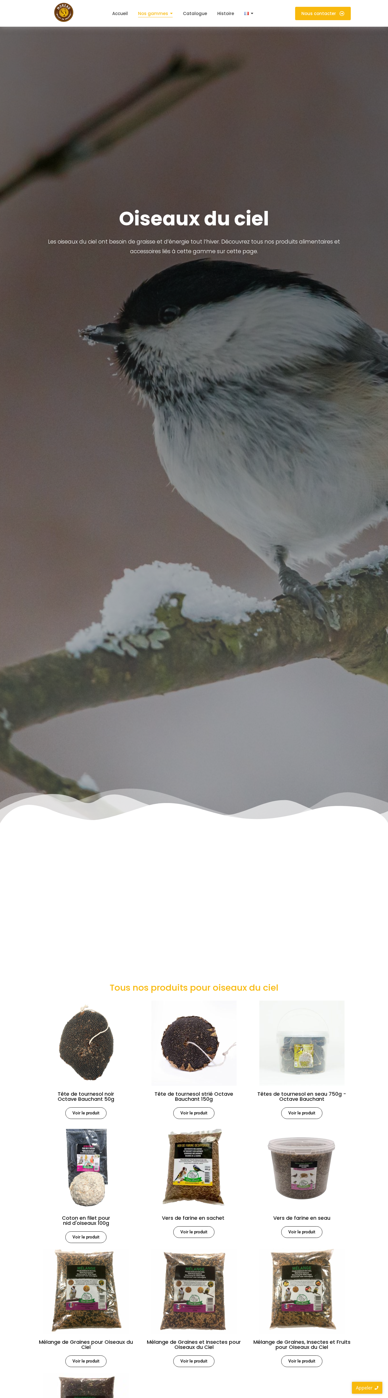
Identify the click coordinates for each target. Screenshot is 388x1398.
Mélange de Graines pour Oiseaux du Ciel (86, 1344)
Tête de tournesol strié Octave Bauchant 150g (194, 1096)
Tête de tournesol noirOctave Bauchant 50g (86, 1096)
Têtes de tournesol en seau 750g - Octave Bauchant (301, 1096)
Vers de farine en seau (301, 1217)
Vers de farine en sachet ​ (194, 1217)
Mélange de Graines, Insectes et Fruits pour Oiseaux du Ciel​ (302, 1344)
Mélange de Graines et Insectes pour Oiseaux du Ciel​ (194, 1344)
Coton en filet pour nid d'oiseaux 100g (86, 1220)
